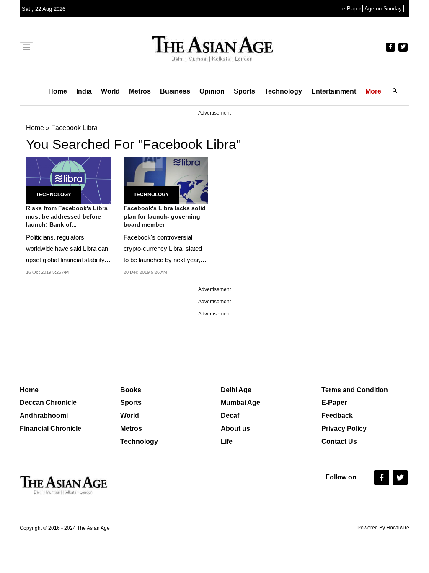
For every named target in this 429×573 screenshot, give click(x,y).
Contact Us (339, 441)
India (84, 91)
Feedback (337, 415)
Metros (140, 91)
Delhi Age (236, 389)
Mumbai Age (240, 402)
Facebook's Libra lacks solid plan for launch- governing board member (165, 216)
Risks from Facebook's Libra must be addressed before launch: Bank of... (67, 216)
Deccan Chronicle (48, 402)
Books (130, 389)
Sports (244, 91)
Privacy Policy (344, 428)
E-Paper (334, 402)
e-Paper (351, 8)
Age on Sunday (383, 8)
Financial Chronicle (50, 428)
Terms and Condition (354, 389)
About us (235, 428)
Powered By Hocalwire (383, 528)
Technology (283, 91)
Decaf (230, 415)
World (110, 91)
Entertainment (333, 91)
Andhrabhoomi (44, 415)
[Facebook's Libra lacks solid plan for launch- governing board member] (166, 179)
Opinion (212, 91)
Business (175, 91)
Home (57, 91)
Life (227, 441)
